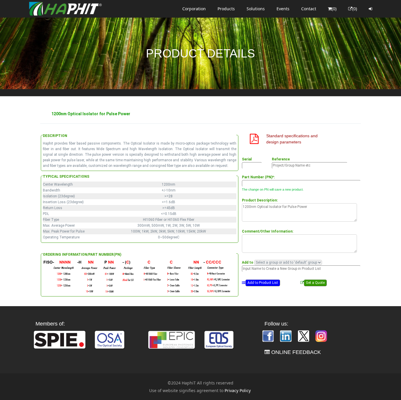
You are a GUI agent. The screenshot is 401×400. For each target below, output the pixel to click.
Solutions (256, 8)
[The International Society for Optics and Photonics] (59, 339)
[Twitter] (304, 335)
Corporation (194, 8)
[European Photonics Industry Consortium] (172, 339)
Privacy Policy (238, 390)
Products (226, 8)
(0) (334, 8)
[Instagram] (321, 335)
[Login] (370, 9)
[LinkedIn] (286, 335)
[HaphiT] (65, 9)
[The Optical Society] (109, 339)
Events (283, 8)
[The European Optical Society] (219, 339)
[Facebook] (268, 335)
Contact (308, 8)
